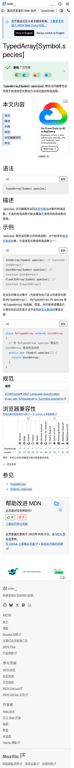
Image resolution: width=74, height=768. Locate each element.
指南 (5, 724)
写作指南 (8, 682)
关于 (5, 622)
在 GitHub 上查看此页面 (20, 544)
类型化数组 (42, 209)
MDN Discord (11, 688)
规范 (7, 132)
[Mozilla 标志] (14, 755)
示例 (7, 126)
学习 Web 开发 (12, 717)
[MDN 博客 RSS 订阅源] (30, 605)
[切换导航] (67, 4)
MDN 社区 (9, 670)
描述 (7, 121)
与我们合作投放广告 (15, 640)
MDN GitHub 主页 (14, 694)
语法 (7, 115)
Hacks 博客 (10, 742)
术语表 (7, 736)
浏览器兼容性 (12, 137)
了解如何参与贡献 (17, 524)
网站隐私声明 (11, 763)
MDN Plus (9, 647)
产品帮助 (8, 653)
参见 (7, 143)
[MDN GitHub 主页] (5, 605)
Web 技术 (9, 711)
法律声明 (47, 763)
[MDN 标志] (10, 589)
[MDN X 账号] (17, 605)
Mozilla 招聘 (10, 634)
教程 (5, 730)
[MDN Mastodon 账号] (23, 605)
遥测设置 (30, 763)
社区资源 (8, 676)
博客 (5, 628)
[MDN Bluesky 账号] (11, 605)
